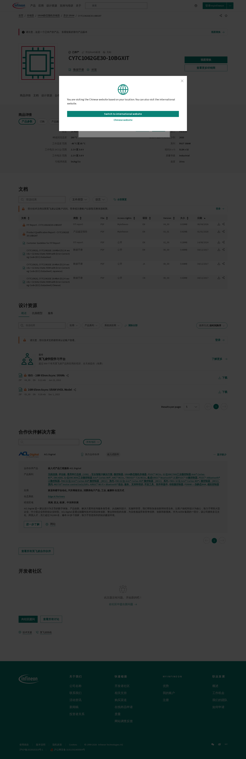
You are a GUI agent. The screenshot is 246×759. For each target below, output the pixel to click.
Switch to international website (123, 114)
